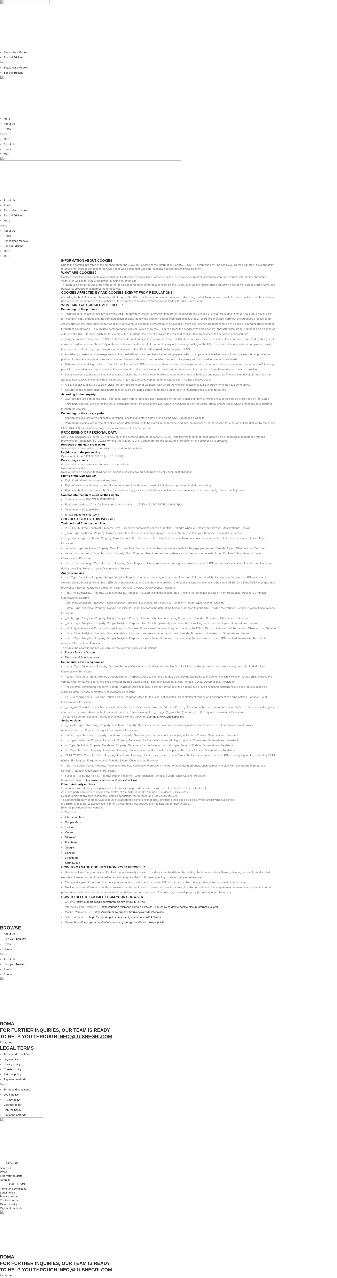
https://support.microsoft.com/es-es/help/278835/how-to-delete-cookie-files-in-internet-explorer (159, 906)
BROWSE (12, 1163)
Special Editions (13, 57)
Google (69, 847)
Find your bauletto (15, 938)
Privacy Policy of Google (80, 652)
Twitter (69, 827)
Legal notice (11, 1059)
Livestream (72, 857)
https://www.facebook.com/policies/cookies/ (110, 780)
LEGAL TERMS (15, 1184)
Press (7, 128)
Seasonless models (16, 210)
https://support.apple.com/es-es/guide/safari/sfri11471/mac (125, 917)
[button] (168, 62)
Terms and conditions (17, 1054)
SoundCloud (72, 862)
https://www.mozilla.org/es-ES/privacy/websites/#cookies (129, 911)
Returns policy (12, 1074)
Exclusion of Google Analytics (83, 657)
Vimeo (69, 832)
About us (5, 1167)
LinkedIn (70, 852)
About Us (9, 123)
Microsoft (70, 837)
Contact (8, 949)
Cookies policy (12, 1069)
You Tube (71, 812)
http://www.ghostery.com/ (168, 716)
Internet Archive (74, 817)
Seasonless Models (16, 52)
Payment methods (15, 1079)
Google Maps (73, 822)
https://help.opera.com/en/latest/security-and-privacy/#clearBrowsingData (119, 922)
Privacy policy (12, 1064)
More (7, 118)
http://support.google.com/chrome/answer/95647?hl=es (110, 901)
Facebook (71, 842)
